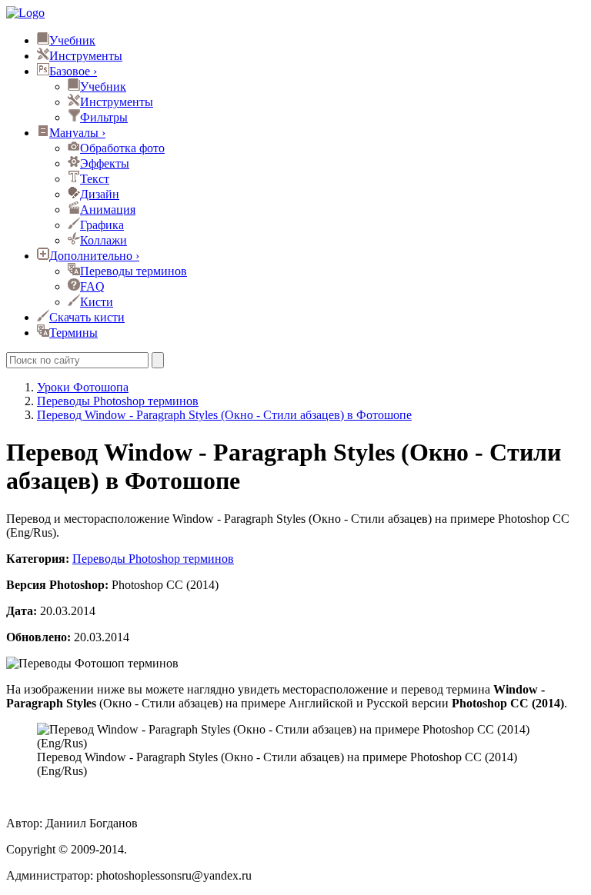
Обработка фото (122, 148)
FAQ (92, 286)
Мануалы (77, 132)
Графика (102, 224)
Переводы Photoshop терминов (153, 558)
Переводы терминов (133, 271)
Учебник (72, 40)
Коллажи (103, 240)
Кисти (96, 301)
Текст (94, 178)
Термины (73, 332)
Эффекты (104, 163)
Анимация (107, 209)
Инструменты (85, 55)
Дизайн (99, 194)
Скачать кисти (87, 317)
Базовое (73, 71)
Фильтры (104, 117)
